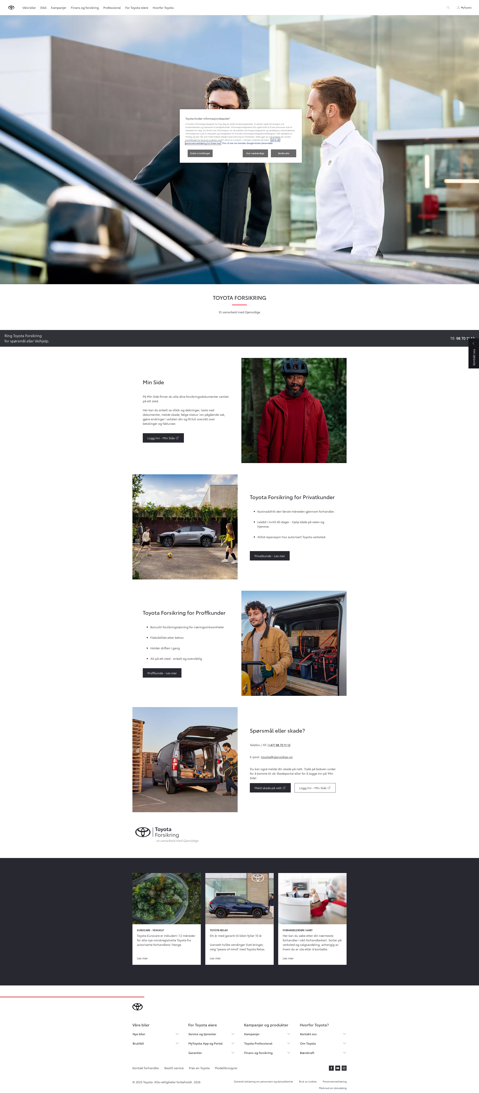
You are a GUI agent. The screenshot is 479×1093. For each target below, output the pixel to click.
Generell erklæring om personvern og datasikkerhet (263, 1081)
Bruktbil (138, 1043)
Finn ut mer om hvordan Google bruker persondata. (247, 143)
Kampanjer (58, 7)
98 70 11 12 (465, 338)
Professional (112, 7)
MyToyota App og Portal (205, 1043)
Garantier (195, 1052)
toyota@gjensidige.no (277, 757)
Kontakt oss (308, 1034)
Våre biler (29, 7)
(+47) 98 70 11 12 (279, 745)
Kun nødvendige (255, 153)
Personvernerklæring (335, 1081)
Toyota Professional (258, 1043)
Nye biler (139, 1034)
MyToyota (466, 7)
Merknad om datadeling (333, 1088)
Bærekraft (307, 1052)
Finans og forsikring (85, 7)
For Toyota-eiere (136, 7)
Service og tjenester (202, 1034)
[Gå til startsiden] (11, 7)
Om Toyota (308, 1043)
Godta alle (283, 153)
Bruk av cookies (308, 1081)
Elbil (43, 7)
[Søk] (448, 7)
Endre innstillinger (200, 153)
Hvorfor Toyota (163, 7)
